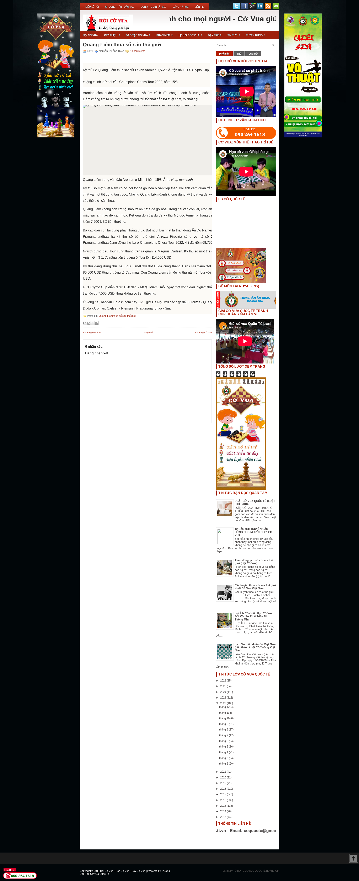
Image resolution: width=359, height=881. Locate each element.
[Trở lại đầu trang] (353, 858)
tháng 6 (224, 741)
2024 (223, 692)
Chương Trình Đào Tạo (119, 7)
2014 (223, 811)
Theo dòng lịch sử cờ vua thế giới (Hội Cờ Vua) (254, 562)
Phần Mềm (164, 35)
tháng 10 (224, 718)
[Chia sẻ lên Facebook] (97, 323)
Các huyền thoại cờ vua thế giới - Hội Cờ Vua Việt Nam (255, 587)
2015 (223, 805)
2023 (223, 697)
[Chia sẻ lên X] (93, 323)
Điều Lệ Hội (92, 7)
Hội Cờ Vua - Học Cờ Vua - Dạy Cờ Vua (123, 871)
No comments (137, 51)
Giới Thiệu (112, 35)
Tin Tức (233, 35)
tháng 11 (224, 712)
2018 (223, 788)
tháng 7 (224, 735)
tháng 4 (224, 752)
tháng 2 (224, 763)
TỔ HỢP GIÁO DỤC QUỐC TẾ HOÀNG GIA (256, 871)
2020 (223, 777)
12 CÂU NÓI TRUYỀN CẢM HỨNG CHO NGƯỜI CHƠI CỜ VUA (253, 532)
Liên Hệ (199, 7)
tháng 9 (224, 724)
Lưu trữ (253, 53)
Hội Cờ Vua (90, 35)
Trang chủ (148, 332)
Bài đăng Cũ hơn (203, 332)
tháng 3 (224, 758)
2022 (223, 703)
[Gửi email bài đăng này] (85, 323)
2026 (223, 680)
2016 (223, 800)
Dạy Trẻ (215, 35)
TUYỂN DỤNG (255, 35)
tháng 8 (224, 729)
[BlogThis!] (89, 323)
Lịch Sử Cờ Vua (190, 35)
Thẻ (239, 53)
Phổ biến (224, 53)
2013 (223, 817)
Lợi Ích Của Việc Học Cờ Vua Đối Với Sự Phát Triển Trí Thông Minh (253, 616)
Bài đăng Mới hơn (92, 332)
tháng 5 (224, 746)
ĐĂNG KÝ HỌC (181, 7)
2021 (223, 771)
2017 (223, 794)
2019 (223, 783)
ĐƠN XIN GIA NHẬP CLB (153, 7)
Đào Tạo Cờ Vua (138, 35)
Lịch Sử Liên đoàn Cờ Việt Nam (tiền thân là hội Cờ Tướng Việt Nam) (255, 647)
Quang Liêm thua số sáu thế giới (122, 44)
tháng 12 (224, 706)
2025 (223, 686)
